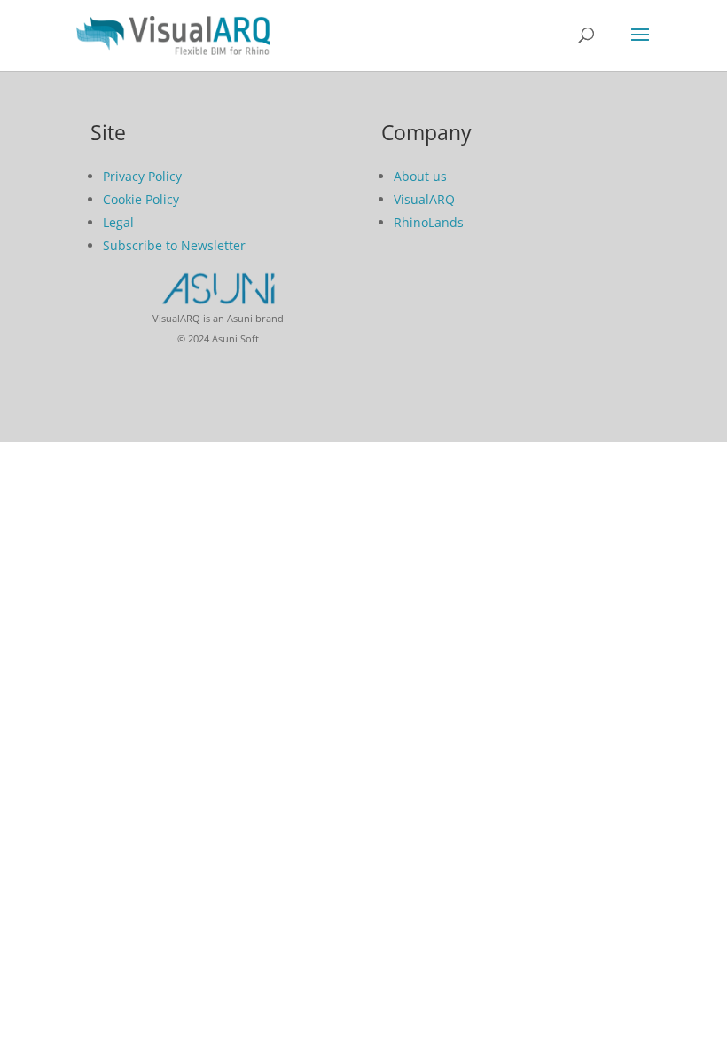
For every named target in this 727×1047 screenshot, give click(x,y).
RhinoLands (429, 222)
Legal (118, 222)
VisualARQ (424, 199)
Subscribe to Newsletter (174, 245)
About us (420, 176)
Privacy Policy (142, 176)
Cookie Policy (141, 199)
